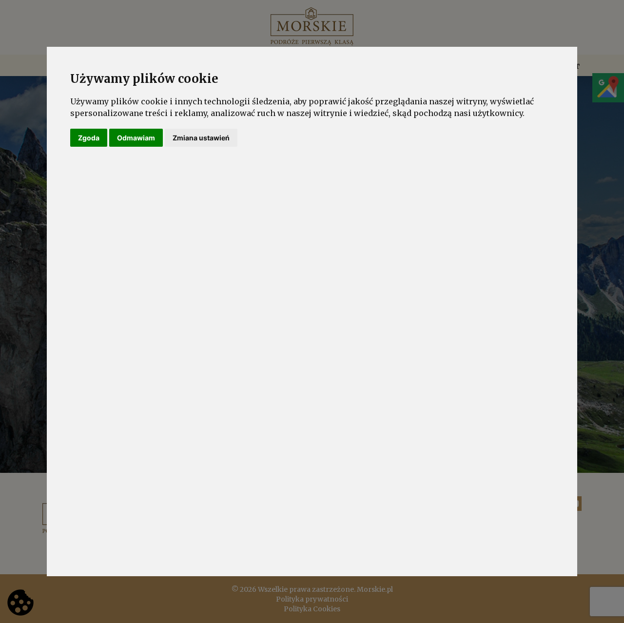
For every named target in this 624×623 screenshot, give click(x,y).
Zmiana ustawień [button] (201, 138)
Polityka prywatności (312, 599)
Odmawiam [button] (136, 138)
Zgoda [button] (88, 138)
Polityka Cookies (312, 608)
